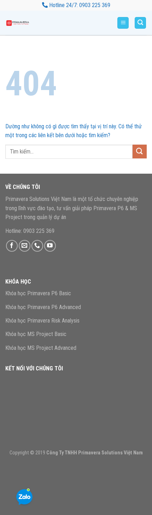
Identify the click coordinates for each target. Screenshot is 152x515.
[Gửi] (140, 151)
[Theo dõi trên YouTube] (50, 246)
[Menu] (123, 23)
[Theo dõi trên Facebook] (12, 246)
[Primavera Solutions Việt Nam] (23, 23)
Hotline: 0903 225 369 (29, 231)
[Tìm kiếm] (140, 23)
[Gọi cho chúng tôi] (37, 246)
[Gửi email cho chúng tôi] (24, 246)
